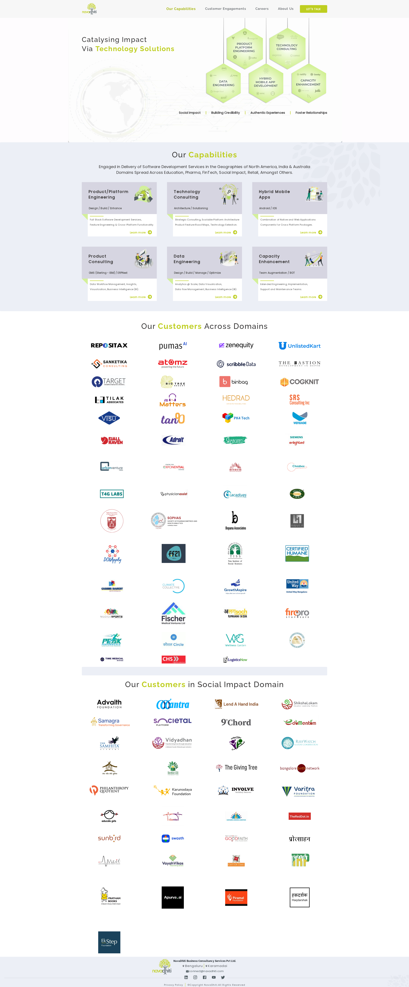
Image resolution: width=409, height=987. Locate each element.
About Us (286, 9)
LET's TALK (313, 9)
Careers (262, 9)
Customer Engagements (225, 9)
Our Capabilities (181, 9)
